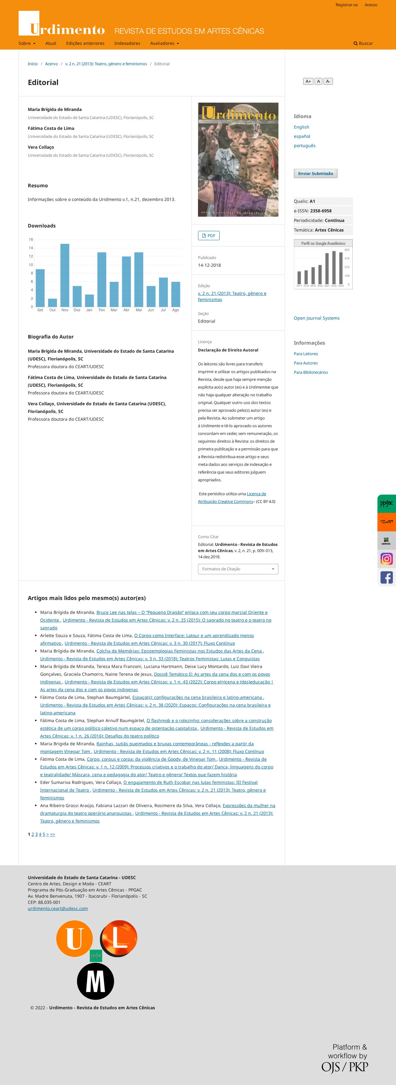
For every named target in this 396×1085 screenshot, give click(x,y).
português (305, 145)
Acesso (371, 4)
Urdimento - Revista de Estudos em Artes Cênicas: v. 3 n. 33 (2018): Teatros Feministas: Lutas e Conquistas (150, 659)
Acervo (51, 63)
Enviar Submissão (315, 173)
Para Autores (306, 363)
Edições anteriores (85, 43)
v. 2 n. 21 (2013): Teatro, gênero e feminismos (106, 63)
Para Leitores (306, 353)
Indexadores (127, 43)
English (301, 127)
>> (52, 834)
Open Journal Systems (317, 318)
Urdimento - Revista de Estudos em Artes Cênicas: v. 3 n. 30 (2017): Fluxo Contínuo (150, 643)
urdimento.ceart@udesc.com (58, 908)
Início (33, 63)
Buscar (365, 43)
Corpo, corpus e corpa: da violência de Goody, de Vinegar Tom (152, 759)
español (302, 136)
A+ (308, 81)
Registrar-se (347, 4)
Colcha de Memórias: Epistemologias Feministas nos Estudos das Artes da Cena (180, 651)
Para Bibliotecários (311, 372)
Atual (50, 43)
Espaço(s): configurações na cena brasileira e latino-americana (197, 697)
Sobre (25, 43)
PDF (211, 235)
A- (328, 81)
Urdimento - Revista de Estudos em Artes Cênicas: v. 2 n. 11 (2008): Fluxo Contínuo (179, 751)
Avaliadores (163, 43)
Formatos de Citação (221, 569)
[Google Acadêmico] (323, 288)
